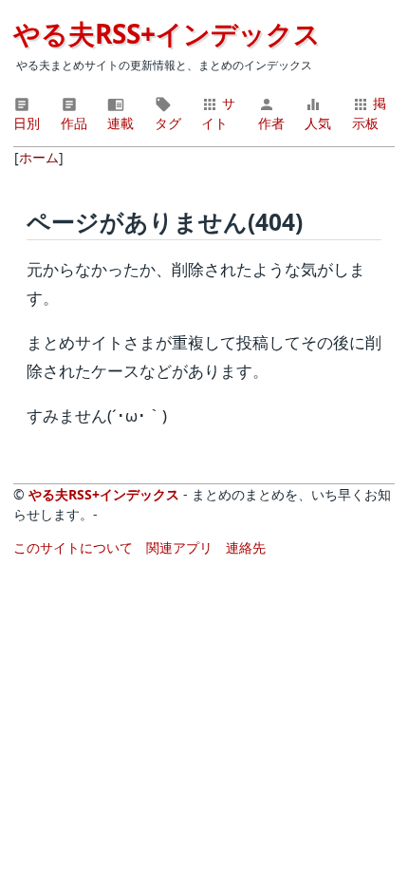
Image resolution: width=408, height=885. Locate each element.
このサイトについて (73, 547)
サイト (218, 113)
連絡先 (246, 547)
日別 (26, 123)
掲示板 (369, 113)
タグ (168, 123)
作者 (271, 123)
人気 (318, 123)
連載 (120, 123)
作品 (74, 123)
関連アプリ (179, 547)
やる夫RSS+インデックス (167, 33)
